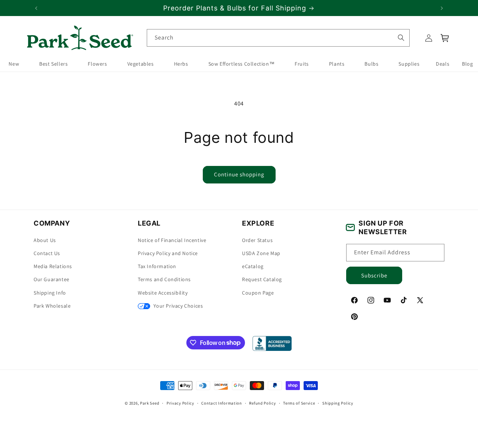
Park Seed (149, 403)
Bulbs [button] (371, 64)
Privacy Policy (180, 402)
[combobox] (278, 37)
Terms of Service (299, 402)
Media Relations (53, 266)
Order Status (257, 240)
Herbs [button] (181, 64)
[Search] (400, 37)
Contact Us (47, 253)
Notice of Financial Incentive (172, 240)
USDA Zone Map (261, 253)
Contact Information (221, 402)
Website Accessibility (163, 292)
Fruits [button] (302, 64)
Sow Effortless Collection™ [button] (241, 64)
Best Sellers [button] (53, 64)
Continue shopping (239, 174)
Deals (442, 64)
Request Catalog (262, 279)
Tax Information (157, 266)
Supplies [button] (408, 64)
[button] (445, 38)
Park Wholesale (52, 305)
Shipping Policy (337, 402)
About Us (45, 240)
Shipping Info (50, 292)
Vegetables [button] (140, 64)
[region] (239, 8)
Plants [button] (337, 64)
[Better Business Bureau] (272, 343)
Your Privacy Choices (177, 305)
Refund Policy (262, 402)
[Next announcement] (442, 8)
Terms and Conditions (164, 279)
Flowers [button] (97, 64)
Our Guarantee (51, 279)
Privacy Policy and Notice (168, 253)
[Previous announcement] (36, 8)
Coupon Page (258, 292)
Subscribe (374, 275)
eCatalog (253, 266)
